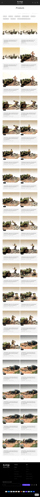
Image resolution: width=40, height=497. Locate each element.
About (27, 471)
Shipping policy (35, 493)
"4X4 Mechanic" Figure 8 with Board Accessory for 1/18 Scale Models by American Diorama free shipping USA (11, 329)
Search (27, 467)
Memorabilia (16, 474)
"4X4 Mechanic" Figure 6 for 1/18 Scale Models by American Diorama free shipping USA (11, 257)
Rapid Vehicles (13, 493)
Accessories (16, 471)
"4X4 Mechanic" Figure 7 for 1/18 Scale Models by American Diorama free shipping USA (28, 281)
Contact (27, 469)
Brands (15, 467)
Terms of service (29, 493)
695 (24, 459)
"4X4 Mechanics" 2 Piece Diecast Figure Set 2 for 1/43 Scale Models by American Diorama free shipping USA (11, 402)
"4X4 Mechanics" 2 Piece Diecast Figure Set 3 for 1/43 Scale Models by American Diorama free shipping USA (28, 427)
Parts (15, 469)
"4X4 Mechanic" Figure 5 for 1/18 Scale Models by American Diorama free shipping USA (28, 210)
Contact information (24, 494)
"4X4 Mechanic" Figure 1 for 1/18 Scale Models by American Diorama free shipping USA (28, 65)
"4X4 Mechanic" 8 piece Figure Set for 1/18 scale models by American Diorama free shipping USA (10, 41)
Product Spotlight (29, 476)
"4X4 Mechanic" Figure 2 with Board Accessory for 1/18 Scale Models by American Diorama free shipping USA (11, 114)
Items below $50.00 (18, 476)
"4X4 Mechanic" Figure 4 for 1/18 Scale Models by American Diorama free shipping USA (11, 186)
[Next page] (27, 459)
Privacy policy (19, 493)
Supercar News (29, 474)
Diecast (15, 478)
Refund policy (24, 493)
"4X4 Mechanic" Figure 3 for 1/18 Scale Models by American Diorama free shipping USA (28, 138)
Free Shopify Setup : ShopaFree (32, 494)
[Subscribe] (20, 485)
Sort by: (19, 13)
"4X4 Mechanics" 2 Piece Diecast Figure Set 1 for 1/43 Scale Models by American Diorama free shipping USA (28, 353)
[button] (2, 2)
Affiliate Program (29, 478)
